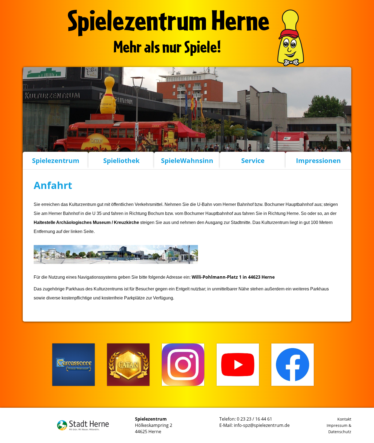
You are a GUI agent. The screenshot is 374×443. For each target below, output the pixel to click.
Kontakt (344, 419)
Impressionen (318, 160)
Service (252, 160)
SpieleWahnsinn (187, 160)
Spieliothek (121, 160)
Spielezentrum (55, 160)
